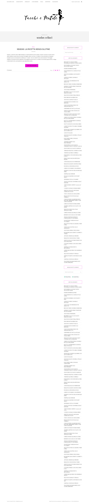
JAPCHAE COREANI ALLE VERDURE (71, 235)
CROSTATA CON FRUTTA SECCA (71, 99)
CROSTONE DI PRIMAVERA (69, 89)
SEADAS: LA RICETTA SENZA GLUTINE (33, 49)
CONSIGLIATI (27, 1)
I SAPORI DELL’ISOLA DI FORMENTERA (72, 161)
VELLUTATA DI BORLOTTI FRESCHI (71, 253)
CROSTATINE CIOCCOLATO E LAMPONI (72, 148)
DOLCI (33, 46)
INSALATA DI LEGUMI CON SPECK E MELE (72, 163)
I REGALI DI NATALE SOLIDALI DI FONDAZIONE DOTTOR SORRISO (71, 218)
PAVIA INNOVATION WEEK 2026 (71, 97)
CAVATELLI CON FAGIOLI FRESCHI (71, 259)
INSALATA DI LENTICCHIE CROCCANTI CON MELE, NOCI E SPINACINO (72, 114)
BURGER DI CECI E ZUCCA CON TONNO (72, 214)
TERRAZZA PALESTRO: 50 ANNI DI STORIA (73, 150)
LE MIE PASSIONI (35, 1)
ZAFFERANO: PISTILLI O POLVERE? (71, 179)
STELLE (41, 1)
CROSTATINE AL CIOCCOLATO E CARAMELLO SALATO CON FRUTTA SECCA (73, 146)
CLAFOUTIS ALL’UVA (68, 132)
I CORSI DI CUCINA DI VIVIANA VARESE (72, 188)
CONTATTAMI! (47, 1)
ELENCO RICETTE (19, 1)
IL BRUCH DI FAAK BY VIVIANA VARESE (72, 203)
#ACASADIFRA (55, 1)
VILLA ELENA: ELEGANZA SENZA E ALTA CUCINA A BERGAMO (72, 262)
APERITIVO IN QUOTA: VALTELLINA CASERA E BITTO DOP (71, 191)
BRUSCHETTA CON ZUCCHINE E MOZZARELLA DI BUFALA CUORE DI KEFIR (72, 62)
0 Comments (9, 70)
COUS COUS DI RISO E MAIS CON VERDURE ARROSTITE (71, 106)
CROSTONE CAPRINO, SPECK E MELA (71, 230)
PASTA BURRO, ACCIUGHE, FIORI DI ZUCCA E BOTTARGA (71, 66)
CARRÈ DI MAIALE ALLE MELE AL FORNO (72, 212)
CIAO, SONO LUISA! (10, 1)
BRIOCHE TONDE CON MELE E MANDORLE (73, 84)
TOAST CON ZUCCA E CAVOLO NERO (72, 193)
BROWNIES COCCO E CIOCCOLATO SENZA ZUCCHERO (71, 92)
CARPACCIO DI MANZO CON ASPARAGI (72, 168)
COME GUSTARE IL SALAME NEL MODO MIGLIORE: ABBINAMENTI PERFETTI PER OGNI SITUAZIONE (72, 200)
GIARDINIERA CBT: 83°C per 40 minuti (72, 108)
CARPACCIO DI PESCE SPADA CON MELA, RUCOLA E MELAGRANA (72, 118)
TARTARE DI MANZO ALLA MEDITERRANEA (69, 142)
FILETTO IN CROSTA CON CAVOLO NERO (72, 124)
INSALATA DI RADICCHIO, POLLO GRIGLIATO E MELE (71, 210)
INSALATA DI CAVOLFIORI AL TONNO (72, 238)
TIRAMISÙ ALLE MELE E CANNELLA (71, 152)
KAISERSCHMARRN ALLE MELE (70, 68)
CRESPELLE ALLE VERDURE (69, 173)
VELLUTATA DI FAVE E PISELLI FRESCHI (72, 95)
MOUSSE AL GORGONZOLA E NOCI (71, 166)
